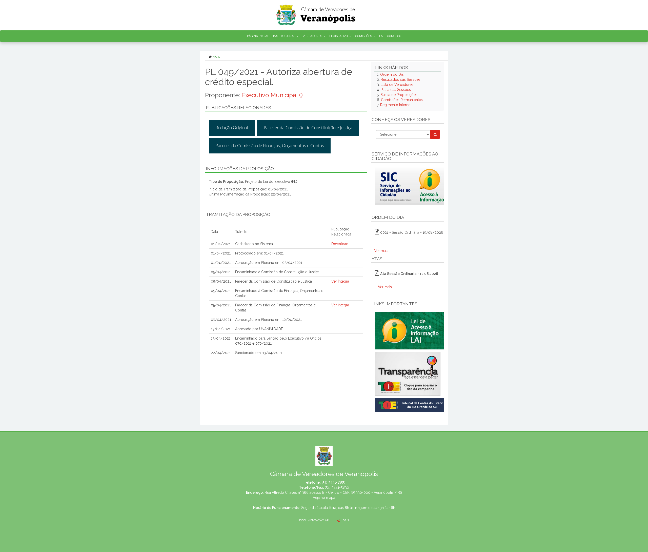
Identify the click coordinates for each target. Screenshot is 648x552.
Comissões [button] (364, 36)
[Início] (316, 13)
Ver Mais (385, 287)
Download (339, 244)
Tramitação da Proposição (238, 214)
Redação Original (231, 127)
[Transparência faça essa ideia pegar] (407, 374)
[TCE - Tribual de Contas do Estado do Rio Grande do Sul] (410, 405)
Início (216, 56)
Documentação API (314, 520)
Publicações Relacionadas (238, 107)
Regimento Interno (395, 105)
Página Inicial (258, 36)
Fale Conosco (390, 36)
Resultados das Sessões (400, 79)
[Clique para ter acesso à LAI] (410, 330)
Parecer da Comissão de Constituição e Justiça (308, 127)
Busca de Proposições (398, 95)
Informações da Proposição (240, 168)
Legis (344, 520)
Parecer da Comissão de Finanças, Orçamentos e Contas (269, 145)
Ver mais (381, 251)
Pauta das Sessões (396, 90)
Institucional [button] (284, 36)
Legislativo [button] (339, 36)
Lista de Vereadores (397, 85)
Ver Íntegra (340, 281)
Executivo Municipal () (272, 95)
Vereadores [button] (313, 36)
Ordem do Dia (391, 74)
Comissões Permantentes (402, 100)
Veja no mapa (324, 498)
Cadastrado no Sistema (254, 244)
